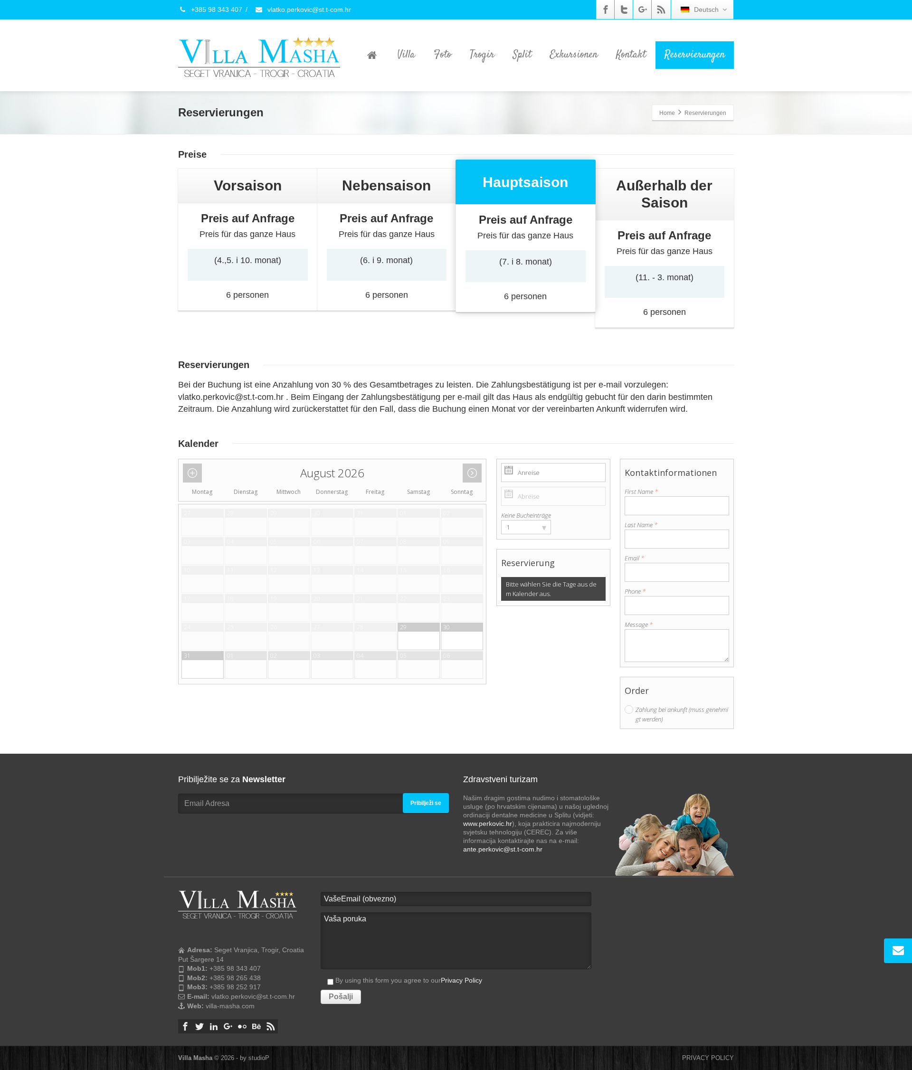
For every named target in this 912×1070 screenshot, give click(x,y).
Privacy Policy (461, 980)
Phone (635, 591)
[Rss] (661, 9)
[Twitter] (624, 9)
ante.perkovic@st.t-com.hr (502, 849)
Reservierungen (695, 54)
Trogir (482, 54)
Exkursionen (574, 54)
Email (634, 558)
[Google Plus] (642, 9)
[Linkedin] (214, 1026)
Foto (442, 54)
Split (522, 54)
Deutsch (706, 9)
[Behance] (256, 1026)
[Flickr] (242, 1026)
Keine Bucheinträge (526, 515)
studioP (258, 1057)
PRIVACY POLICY (708, 1057)
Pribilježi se (425, 803)
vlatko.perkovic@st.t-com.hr (308, 9)
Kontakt (631, 54)
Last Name (641, 525)
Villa (406, 54)
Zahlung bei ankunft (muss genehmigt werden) (682, 714)
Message (639, 624)
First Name (641, 491)
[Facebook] (605, 9)
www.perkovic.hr (487, 823)
